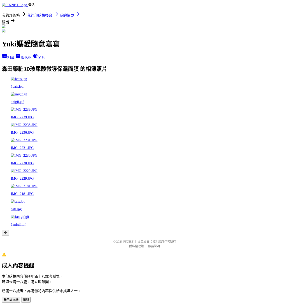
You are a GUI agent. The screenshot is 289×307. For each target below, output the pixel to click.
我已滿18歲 (11, 300)
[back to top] (5, 233)
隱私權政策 (136, 246)
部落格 (27, 58)
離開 (26, 300)
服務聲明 (154, 246)
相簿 (11, 58)
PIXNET (128, 241)
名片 (41, 58)
